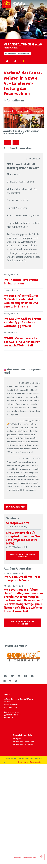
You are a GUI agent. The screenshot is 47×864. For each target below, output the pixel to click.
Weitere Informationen (14, 57)
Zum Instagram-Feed (15, 507)
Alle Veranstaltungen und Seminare (22, 555)
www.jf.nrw (17, 739)
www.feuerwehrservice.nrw (23, 742)
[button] (7, 61)
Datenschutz (35, 762)
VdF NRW (9, 718)
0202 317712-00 (12, 712)
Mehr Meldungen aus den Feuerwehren (22, 622)
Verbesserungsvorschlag (25, 857)
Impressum (23, 762)
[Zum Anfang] (41, 857)
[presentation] (7, 142)
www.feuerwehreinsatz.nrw (23, 745)
